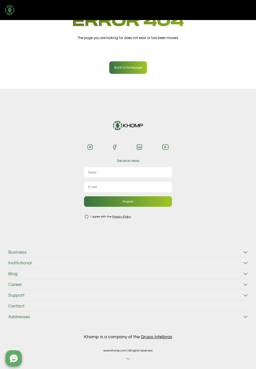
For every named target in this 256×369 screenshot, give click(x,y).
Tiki (128, 359)
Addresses (19, 317)
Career (15, 284)
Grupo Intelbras (156, 336)
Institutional (20, 263)
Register (128, 201)
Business (17, 252)
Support (16, 295)
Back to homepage (128, 67)
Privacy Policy (121, 216)
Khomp (20, 10)
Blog (13, 274)
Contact (16, 306)
